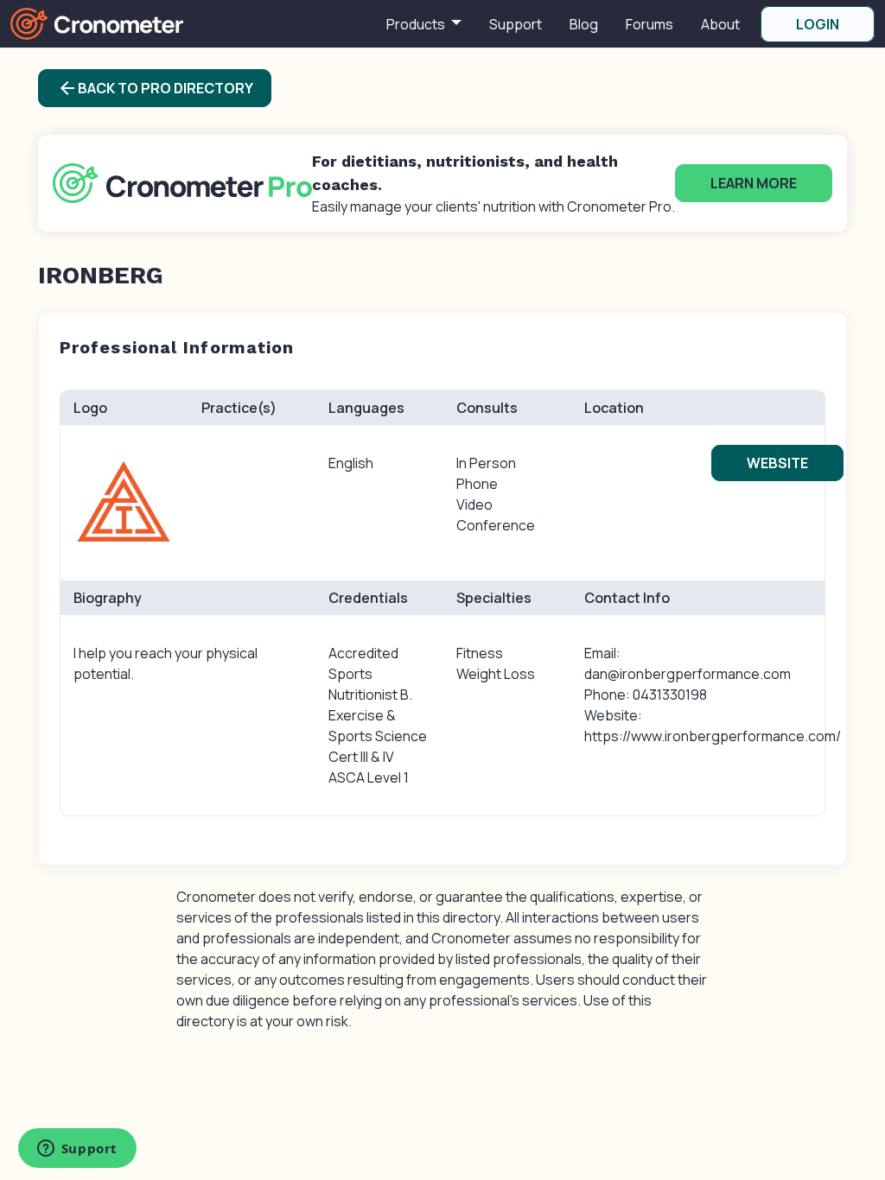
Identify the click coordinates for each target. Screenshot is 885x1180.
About (720, 24)
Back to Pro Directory (155, 88)
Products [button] (417, 24)
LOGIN (817, 24)
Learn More (753, 183)
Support (515, 24)
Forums (649, 24)
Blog (584, 24)
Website (777, 463)
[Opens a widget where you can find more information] (77, 1149)
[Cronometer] (96, 22)
